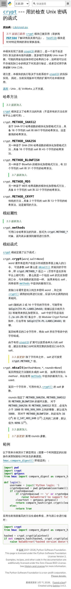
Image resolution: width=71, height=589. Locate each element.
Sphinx (56, 585)
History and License (35, 566)
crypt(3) (29, 51)
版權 (21, 550)
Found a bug (59, 582)
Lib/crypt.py (20, 27)
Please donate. (58, 576)
